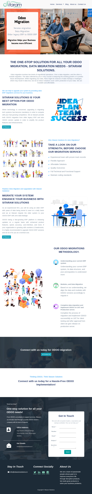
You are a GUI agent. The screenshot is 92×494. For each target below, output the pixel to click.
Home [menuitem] (52, 4)
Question (54, 445)
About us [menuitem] (73, 4)
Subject (53, 440)
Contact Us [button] (46, 354)
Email (53, 436)
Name (53, 427)
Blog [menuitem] (67, 4)
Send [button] (68, 452)
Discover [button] (7, 127)
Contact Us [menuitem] (82, 4)
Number (53, 431)
